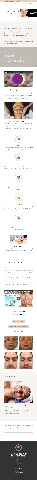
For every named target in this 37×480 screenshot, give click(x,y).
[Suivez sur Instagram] (18, 475)
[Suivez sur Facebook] (16, 475)
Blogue (16, 461)
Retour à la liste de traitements (15, 435)
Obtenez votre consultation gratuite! (11, 0)
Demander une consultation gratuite (18, 326)
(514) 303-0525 (21, 0)
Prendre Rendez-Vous (25, 3)
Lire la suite (6, 416)
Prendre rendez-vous (18, 321)
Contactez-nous (18, 463)
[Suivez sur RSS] (20, 475)
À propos (17, 459)
